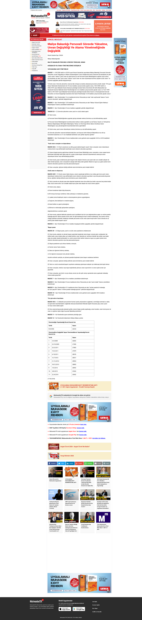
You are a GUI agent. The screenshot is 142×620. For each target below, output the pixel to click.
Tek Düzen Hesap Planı (37, 65)
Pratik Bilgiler (35, 61)
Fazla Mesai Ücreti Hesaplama (36, 52)
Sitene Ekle (98, 10)
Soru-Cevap (34, 63)
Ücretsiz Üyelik (96, 605)
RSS (94, 10)
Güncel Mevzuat (35, 54)
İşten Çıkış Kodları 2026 (37, 57)
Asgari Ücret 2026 (66, 10)
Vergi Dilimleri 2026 (75, 10)
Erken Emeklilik (36, 49)
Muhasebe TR (63, 617)
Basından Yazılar (36, 44)
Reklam (103, 10)
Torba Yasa (34, 67)
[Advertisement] (38, 143)
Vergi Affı (34, 68)
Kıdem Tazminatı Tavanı (37, 59)
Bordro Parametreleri (36, 45)
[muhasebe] (40, 18)
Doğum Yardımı (35, 47)
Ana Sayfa (59, 10)
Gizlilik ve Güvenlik (96, 611)
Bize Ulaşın (108, 10)
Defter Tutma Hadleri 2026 (86, 10)
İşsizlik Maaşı (36, 56)
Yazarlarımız (35, 70)
